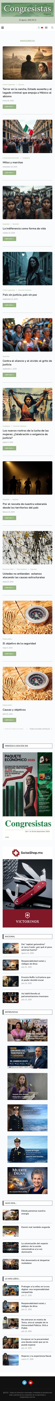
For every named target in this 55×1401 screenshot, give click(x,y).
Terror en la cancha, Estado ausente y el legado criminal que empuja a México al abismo (27, 92)
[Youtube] (42, 28)
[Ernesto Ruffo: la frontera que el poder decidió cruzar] (11, 981)
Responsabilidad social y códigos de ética (33, 962)
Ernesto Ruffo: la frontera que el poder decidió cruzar (35, 978)
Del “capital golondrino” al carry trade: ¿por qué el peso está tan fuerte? (36, 947)
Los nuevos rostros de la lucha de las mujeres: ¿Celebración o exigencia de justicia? (26, 434)
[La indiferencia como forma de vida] (27, 202)
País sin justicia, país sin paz (20, 295)
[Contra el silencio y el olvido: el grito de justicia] (27, 335)
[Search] (52, 28)
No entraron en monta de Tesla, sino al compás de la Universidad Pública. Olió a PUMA (34, 1324)
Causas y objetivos (14, 710)
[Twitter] (39, 28)
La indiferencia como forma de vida (24, 228)
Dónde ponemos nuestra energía (33, 1212)
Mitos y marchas (13, 162)
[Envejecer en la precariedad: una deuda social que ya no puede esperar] (11, 1343)
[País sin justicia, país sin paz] (27, 268)
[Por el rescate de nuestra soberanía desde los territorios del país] (27, 478)
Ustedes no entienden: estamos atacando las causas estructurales (24, 575)
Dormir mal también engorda (35, 1227)
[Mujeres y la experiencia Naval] (11, 1360)
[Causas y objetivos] (27, 683)
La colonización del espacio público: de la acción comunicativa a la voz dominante (34, 1247)
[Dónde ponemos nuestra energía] (11, 1215)
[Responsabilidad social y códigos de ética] (11, 965)
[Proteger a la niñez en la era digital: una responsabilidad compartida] (11, 1290)
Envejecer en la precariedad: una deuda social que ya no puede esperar (35, 1342)
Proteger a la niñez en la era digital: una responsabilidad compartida (35, 1289)
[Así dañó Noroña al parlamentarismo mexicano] (11, 997)
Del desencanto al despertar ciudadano (35, 1261)
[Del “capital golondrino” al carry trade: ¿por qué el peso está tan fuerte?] (11, 948)
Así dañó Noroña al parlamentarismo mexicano (34, 995)
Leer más (9, 107)
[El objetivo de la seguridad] (27, 617)
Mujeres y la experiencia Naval (36, 1356)
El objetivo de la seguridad (19, 643)
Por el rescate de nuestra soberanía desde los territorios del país (25, 505)
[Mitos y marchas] (27, 136)
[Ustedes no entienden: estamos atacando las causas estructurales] (27, 547)
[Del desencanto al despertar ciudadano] (11, 1264)
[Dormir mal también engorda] (11, 1231)
